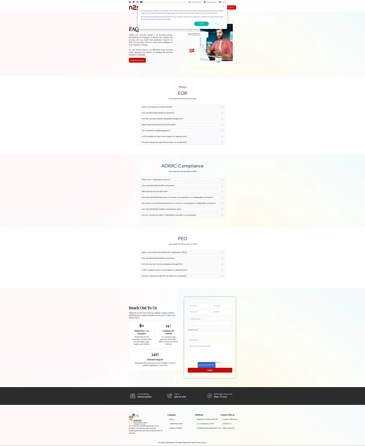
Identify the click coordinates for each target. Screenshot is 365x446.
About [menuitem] (171, 419)
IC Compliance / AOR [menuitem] (205, 424)
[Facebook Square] (141, 3)
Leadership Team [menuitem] (176, 424)
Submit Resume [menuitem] (228, 428)
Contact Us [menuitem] (226, 424)
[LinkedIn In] (130, 3)
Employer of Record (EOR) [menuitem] (207, 419)
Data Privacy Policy (198, 443)
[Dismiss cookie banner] (223, 7)
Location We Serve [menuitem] (229, 419)
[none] (222, 2)
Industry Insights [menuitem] (175, 428)
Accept (201, 24)
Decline (217, 24)
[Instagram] (137, 3)
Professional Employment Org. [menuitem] (209, 428)
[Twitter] (134, 2)
